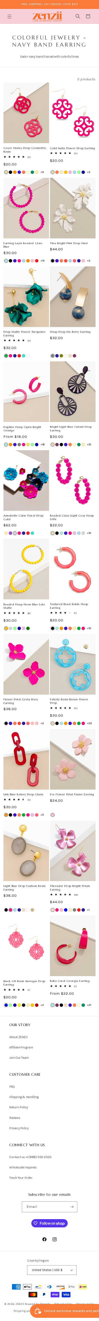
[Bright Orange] (15, 172)
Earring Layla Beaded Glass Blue (23, 245)
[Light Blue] (74, 172)
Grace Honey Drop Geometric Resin (25, 149)
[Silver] (15, 533)
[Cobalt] (19, 172)
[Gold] (36, 172)
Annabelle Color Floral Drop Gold (23, 517)
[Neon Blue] (83, 172)
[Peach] (32, 723)
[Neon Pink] (74, 261)
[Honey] (65, 172)
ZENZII (20, 1303)
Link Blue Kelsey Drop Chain (23, 794)
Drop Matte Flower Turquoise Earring (24, 333)
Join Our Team (19, 1058)
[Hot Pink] (19, 261)
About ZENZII (18, 1037)
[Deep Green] (32, 172)
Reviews (14, 1118)
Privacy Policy (19, 1128)
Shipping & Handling (23, 1097)
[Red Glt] (36, 1005)
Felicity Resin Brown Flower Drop (69, 701)
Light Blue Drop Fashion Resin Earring (24, 887)
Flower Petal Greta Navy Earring (20, 701)
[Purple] (10, 533)
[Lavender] (70, 172)
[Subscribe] (72, 1206)
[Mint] (79, 172)
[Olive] (61, 355)
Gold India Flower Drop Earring (72, 148)
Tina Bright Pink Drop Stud (69, 243)
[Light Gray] (83, 533)
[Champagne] (70, 355)
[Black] (10, 172)
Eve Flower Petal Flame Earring (72, 794)
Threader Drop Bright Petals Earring (70, 887)
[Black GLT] (23, 1005)
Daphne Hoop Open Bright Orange (22, 428)
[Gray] (52, 355)
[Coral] (23, 172)
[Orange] (28, 261)
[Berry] (74, 355)
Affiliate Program (21, 1047)
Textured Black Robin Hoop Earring (69, 605)
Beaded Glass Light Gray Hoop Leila (72, 517)
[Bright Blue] (6, 261)
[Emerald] (28, 628)
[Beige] (6, 172)
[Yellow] (19, 1005)
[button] (10, 16)
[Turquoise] (23, 355)
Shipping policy (24, 1311)
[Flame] (65, 261)
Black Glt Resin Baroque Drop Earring (24, 982)
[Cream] (28, 172)
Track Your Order (20, 1178)
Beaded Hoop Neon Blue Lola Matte (24, 606)
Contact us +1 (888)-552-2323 (30, 1157)
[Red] (36, 261)
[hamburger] (10, 17)
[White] (28, 355)
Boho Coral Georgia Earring (70, 981)
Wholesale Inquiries (23, 1167)
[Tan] (32, 910)
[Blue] (65, 910)
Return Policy (18, 1107)
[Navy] (79, 261)
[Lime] (28, 444)
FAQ (12, 1087)
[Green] (6, 355)
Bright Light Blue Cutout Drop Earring (71, 428)
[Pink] (32, 261)
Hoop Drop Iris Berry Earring (70, 331)
